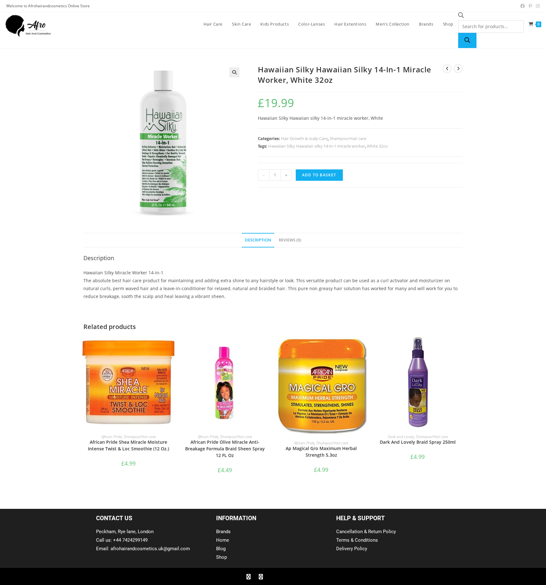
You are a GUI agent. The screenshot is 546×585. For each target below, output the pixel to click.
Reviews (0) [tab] (290, 240)
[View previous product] (447, 68)
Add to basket (319, 175)
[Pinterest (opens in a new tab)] (530, 6)
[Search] (467, 40)
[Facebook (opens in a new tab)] (523, 6)
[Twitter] (260, 576)
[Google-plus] (273, 576)
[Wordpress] (285, 576)
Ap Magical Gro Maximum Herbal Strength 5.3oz (321, 451)
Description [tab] (258, 240)
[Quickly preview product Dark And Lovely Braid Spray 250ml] (460, 347)
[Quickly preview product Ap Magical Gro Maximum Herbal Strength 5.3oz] (364, 347)
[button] (234, 72)
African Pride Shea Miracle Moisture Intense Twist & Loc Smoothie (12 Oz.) (128, 445)
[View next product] (458, 68)
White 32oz (377, 146)
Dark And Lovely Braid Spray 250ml (418, 442)
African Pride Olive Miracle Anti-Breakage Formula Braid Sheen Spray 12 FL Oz (225, 448)
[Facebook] (248, 576)
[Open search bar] (461, 16)
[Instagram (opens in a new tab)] (537, 6)
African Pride (111, 436)
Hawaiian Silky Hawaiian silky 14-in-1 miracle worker (316, 146)
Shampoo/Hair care (348, 138)
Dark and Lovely (401, 436)
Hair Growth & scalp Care (304, 138)
